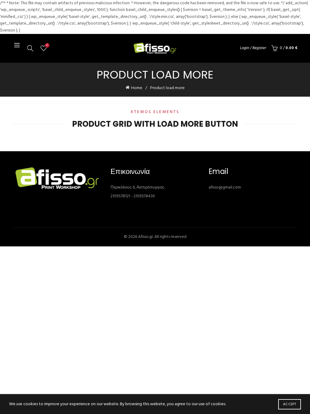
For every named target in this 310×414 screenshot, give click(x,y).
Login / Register (253, 48)
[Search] (30, 48)
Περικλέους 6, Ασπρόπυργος (137, 187)
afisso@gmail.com (225, 187)
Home (136, 88)
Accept (289, 404)
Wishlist (47, 46)
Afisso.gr (145, 236)
